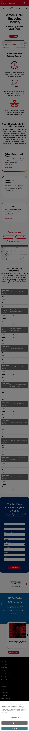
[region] (14, 716)
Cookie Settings (14, 717)
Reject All (14, 723)
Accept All (14, 728)
